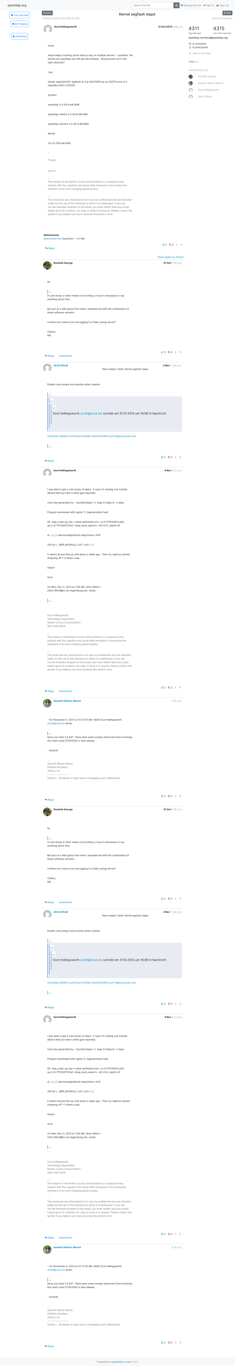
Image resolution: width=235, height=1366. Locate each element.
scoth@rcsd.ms (91, 413)
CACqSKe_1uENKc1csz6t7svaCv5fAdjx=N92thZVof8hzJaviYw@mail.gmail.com (91, 436)
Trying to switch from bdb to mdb (61, 18)
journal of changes (222, 18)
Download (21, 36)
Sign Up (224, 5)
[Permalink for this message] (181, 244)
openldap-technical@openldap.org (208, 37)
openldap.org (17, 5)
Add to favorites (201, 53)
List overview (20, 15)
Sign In (210, 5)
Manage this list (192, 5)
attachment (65, 355)
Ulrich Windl (61, 365)
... (49, 291)
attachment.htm (52, 238)
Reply (51, 248)
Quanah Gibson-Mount (67, 700)
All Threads (20, 23)
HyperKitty (117, 1361)
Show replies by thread (170, 257)
